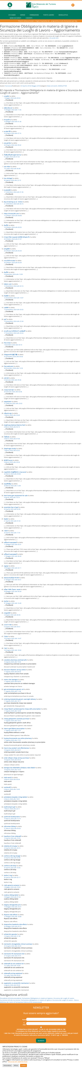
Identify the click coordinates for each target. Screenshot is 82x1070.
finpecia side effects (10, 915)
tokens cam (8, 284)
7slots (6, 636)
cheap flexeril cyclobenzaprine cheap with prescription (22, 709)
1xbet (6, 531)
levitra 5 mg (8, 875)
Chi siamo (12, 15)
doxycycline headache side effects (15, 924)
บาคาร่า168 (7, 625)
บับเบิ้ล (6, 225)
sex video (7, 166)
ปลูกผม (6, 566)
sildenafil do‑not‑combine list (14, 964)
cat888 (6, 307)
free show (7, 343)
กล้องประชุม (8, 413)
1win (5, 648)
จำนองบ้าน (7, 120)
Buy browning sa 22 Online (13, 202)
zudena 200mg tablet (11, 895)
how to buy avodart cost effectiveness (16, 748)
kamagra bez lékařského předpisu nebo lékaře (19, 768)
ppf (5, 319)
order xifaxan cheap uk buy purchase (16, 758)
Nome (24, 1020)
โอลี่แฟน (6, 437)
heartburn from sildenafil (12, 836)
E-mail (24, 1024)
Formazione (34, 15)
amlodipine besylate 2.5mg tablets (15, 797)
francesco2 (8, 86)
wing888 (7, 249)
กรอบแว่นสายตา (9, 390)
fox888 (6, 296)
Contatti (29, 18)
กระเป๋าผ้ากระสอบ (9, 260)
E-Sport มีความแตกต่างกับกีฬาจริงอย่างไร (17, 237)
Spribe (6, 601)
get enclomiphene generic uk (14, 689)
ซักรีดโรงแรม (8, 460)
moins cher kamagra (11, 679)
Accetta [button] (23, 1065)
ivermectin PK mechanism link (14, 954)
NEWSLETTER (62, 86)
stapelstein (7, 401)
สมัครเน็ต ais (8, 108)
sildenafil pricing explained (13, 973)
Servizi (22, 15)
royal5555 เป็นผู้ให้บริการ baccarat (15, 472)
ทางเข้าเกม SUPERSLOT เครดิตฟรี (14, 331)
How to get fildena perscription (14, 728)
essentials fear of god (11, 507)
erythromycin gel (9, 807)
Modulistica (63, 15)
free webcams (8, 366)
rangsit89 (7, 613)
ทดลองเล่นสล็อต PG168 (11, 578)
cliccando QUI (53, 38)
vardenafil (7, 787)
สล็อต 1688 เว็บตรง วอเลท (12, 589)
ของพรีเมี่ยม (7, 484)
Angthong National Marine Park (14, 425)
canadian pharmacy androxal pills (15, 660)
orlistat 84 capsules (10, 934)
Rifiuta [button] (16, 1065)
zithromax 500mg (10, 826)
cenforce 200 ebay (10, 866)
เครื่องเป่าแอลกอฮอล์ (10, 542)
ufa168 (6, 378)
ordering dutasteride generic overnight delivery (20, 699)
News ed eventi (15, 18)
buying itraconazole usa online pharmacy (18, 738)
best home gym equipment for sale (16, 495)
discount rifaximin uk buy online (15, 670)
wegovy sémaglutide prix (12, 905)
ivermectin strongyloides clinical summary (18, 944)
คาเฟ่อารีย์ (7, 131)
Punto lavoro (48, 15)
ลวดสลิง (6, 96)
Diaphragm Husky (10, 448)
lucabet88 (7, 190)
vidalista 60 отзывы (10, 846)
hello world (8, 777)
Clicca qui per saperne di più (17, 1061)
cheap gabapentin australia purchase (16, 719)
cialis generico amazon (11, 885)
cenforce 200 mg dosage (12, 856)
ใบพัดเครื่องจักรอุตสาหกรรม (12, 155)
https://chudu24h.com (11, 213)
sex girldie (7, 143)
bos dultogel (8, 178)
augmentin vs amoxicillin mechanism (16, 983)
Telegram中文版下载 (10, 354)
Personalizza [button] (7, 1065)
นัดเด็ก (6, 519)
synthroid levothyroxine (12, 817)
